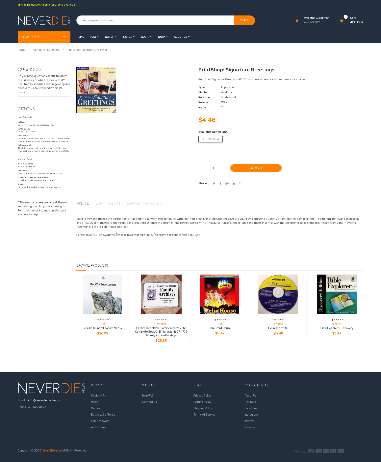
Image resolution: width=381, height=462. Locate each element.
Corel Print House (220, 328)
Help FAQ (147, 395)
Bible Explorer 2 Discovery (336, 328)
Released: (204, 102)
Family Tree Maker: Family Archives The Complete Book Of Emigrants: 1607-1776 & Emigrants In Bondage (161, 332)
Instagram (251, 414)
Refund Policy (202, 402)
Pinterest (251, 427)
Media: (202, 107)
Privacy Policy (202, 395)
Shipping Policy (203, 408)
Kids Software (100, 421)
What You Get (108, 204)
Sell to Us (251, 402)
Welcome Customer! (316, 18)
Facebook (251, 408)
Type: (201, 87)
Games (95, 408)
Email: (21, 400)
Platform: (204, 92)
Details (83, 204)
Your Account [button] (312, 21)
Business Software (103, 414)
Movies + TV (98, 395)
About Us (250, 395)
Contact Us (149, 402)
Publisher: (204, 97)
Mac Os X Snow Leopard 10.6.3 (103, 328)
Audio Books (99, 427)
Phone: (22, 407)
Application (103, 319)
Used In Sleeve (210, 139)
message (52, 84)
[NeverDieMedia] (44, 20)
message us (47, 202)
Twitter (249, 421)
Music (94, 402)
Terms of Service (204, 414)
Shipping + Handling (145, 204)
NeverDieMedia (51, 450)
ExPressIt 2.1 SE (278, 328)
